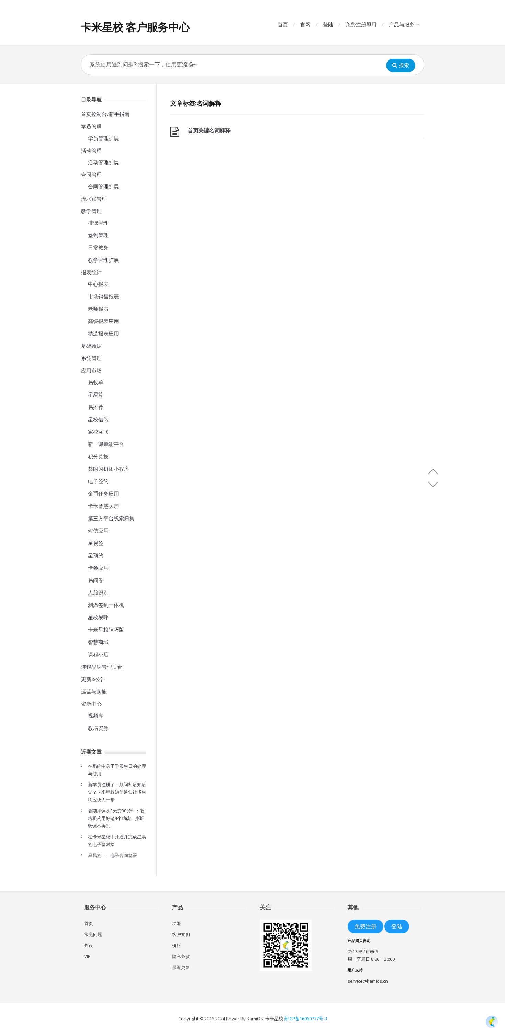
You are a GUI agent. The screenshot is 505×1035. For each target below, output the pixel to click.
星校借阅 (98, 419)
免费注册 (366, 926)
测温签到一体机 (106, 604)
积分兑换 (98, 456)
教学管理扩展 (103, 259)
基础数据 (91, 345)
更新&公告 (93, 679)
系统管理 (91, 358)
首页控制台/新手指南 (105, 114)
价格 (176, 945)
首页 (283, 24)
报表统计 (91, 272)
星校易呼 (98, 617)
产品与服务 (402, 24)
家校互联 (98, 431)
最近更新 (181, 967)
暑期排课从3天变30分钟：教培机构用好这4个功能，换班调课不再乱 (116, 818)
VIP (87, 956)
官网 (305, 24)
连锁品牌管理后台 (101, 666)
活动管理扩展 (103, 162)
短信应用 (98, 530)
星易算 (95, 394)
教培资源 (98, 727)
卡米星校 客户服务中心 (135, 26)
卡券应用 (98, 567)
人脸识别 (98, 592)
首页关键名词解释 (209, 130)
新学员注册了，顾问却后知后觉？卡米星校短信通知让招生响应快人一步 (117, 792)
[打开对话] (492, 1022)
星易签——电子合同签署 (112, 855)
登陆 (328, 24)
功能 (176, 923)
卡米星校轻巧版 (106, 629)
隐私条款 (181, 956)
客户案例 (181, 934)
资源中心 (91, 703)
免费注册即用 (361, 24)
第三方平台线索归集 (111, 518)
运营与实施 (94, 691)
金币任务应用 (103, 493)
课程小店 (98, 654)
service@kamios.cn (368, 981)
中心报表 (98, 283)
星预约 (95, 555)
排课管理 (98, 222)
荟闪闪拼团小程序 (108, 468)
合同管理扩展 (103, 186)
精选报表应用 (103, 333)
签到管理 (98, 235)
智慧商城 (98, 641)
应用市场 (91, 370)
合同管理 (91, 174)
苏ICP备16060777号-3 (305, 1018)
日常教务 (98, 247)
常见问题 (93, 934)
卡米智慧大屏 (103, 505)
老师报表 (98, 308)
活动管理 (91, 150)
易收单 (95, 382)
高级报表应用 (103, 321)
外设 (88, 945)
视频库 (95, 715)
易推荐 (95, 406)
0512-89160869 (363, 951)
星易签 (95, 542)
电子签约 (98, 481)
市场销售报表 (103, 296)
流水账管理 (94, 198)
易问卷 (95, 580)
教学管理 (91, 211)
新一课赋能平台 (106, 444)
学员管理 (91, 126)
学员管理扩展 (103, 138)
